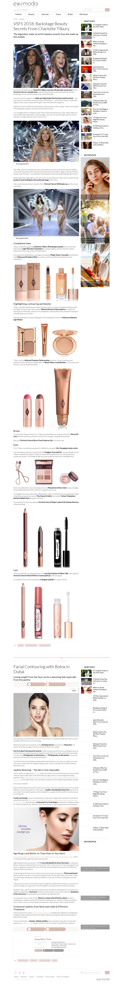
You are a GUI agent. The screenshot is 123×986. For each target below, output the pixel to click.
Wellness (33, 960)
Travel (58, 14)
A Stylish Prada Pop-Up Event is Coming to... (100, 35)
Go (107, 10)
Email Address (41, 947)
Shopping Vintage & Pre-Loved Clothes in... (100, 60)
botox (54, 960)
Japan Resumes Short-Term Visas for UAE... (100, 69)
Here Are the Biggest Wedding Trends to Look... (100, 111)
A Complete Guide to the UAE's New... (100, 26)
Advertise (23, 977)
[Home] (25, 4)
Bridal (70, 14)
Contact (31, 977)
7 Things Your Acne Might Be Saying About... (100, 120)
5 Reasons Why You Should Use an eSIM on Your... (100, 103)
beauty (21, 645)
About (16, 977)
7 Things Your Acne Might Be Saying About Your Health (95, 197)
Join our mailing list (22, 10)
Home (15, 19)
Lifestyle (45, 14)
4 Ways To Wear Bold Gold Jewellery (100, 144)
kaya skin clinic (23, 960)
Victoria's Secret (44, 645)
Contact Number (42, 942)
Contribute (39, 977)
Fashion (18, 14)
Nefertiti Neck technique (41, 913)
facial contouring (44, 960)
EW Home (84, 14)
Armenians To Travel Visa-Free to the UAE (100, 135)
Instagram (59, 950)
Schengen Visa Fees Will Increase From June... (100, 86)
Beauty (31, 14)
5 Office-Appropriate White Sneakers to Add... (100, 52)
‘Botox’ (36, 773)
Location (39, 944)
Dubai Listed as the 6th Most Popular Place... (99, 77)
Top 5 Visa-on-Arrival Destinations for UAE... (100, 94)
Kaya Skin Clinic (27, 923)
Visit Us (39, 950)
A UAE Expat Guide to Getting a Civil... (100, 127)
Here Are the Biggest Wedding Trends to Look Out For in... (93, 240)
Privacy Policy (50, 977)
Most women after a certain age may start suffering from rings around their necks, (43, 857)
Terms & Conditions (63, 977)
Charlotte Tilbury (31, 645)
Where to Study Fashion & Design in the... (100, 44)
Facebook (48, 950)
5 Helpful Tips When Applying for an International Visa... (95, 284)
